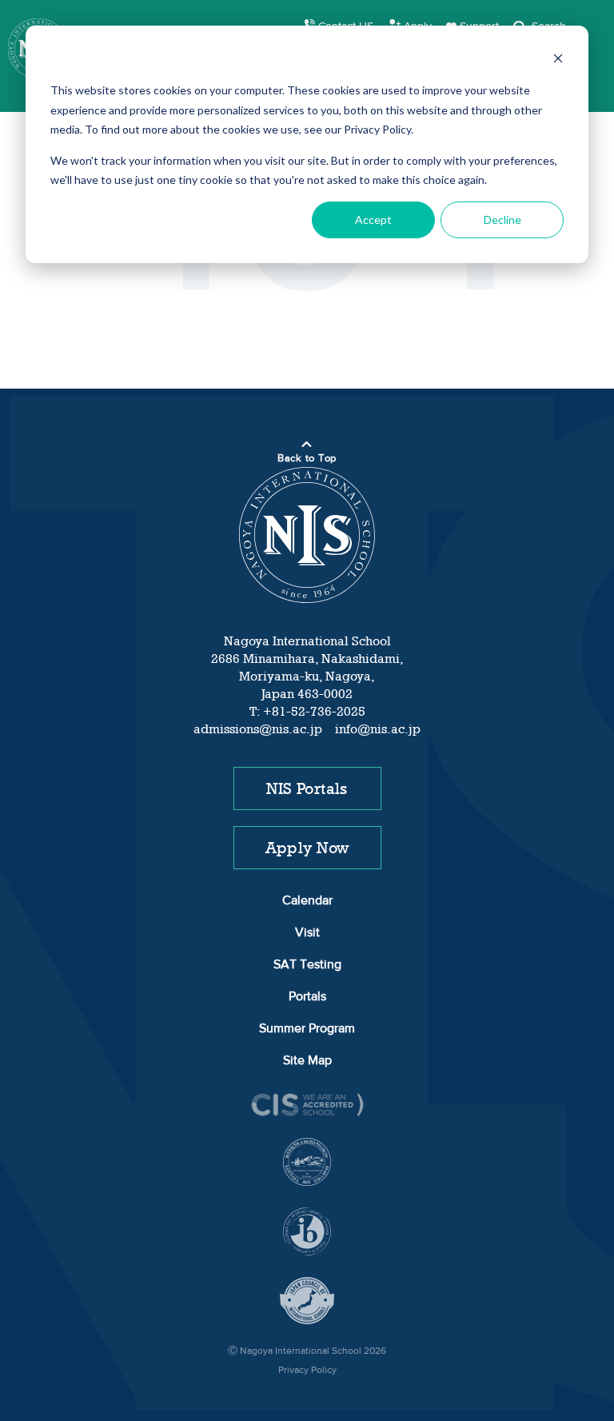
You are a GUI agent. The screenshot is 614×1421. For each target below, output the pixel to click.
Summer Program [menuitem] (307, 1029)
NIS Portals (307, 788)
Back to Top (307, 458)
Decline (502, 219)
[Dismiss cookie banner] (558, 60)
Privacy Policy (307, 1370)
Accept (373, 219)
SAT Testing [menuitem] (307, 965)
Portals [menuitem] (307, 997)
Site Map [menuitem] (307, 1061)
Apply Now (307, 847)
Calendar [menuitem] (307, 901)
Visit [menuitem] (307, 933)
